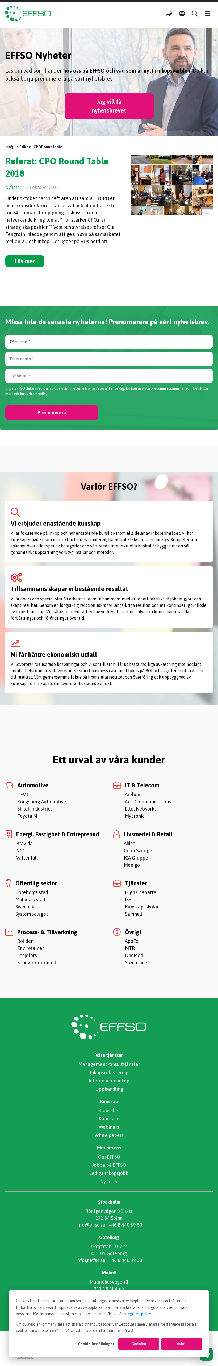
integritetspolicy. (34, 394)
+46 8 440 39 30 (125, 1225)
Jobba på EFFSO (109, 1165)
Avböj (181, 1344)
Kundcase (109, 1119)
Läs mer (25, 261)
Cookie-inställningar (96, 1344)
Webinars (109, 1127)
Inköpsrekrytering (109, 1072)
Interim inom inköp (109, 1080)
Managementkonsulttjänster (109, 1064)
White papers (109, 1135)
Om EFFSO (109, 1157)
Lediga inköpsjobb (109, 1173)
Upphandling (109, 1089)
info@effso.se (90, 1225)
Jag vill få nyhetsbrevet (109, 106)
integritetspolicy (137, 1314)
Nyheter (109, 1181)
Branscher (109, 1110)
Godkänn (139, 1344)
